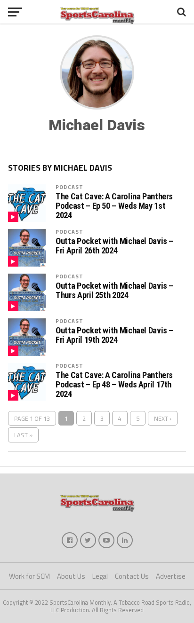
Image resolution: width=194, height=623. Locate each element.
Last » (23, 435)
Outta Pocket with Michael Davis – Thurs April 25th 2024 (114, 290)
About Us (71, 576)
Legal (100, 576)
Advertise (171, 576)
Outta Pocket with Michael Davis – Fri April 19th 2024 (114, 335)
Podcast (69, 187)
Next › (162, 418)
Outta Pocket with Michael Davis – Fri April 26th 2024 (114, 246)
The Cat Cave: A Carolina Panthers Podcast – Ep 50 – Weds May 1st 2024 (114, 206)
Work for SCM (29, 576)
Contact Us (132, 576)
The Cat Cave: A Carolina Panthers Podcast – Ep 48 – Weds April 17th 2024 (114, 385)
